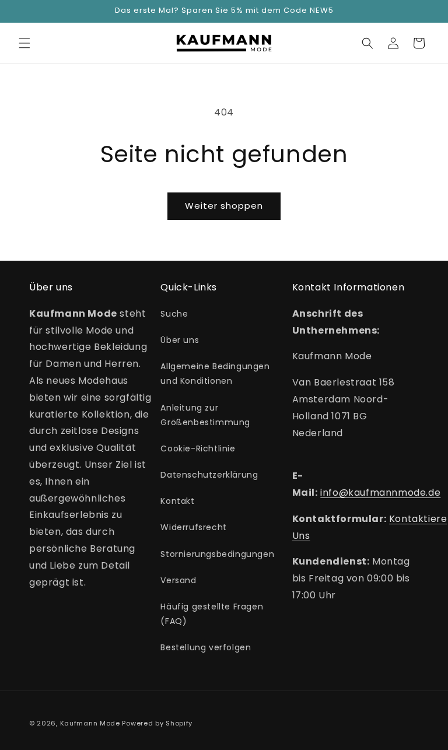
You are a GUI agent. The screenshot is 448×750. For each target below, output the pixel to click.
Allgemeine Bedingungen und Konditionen (215, 373)
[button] (24, 43)
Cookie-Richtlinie (197, 448)
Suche (174, 314)
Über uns (179, 340)
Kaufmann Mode (90, 723)
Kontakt (177, 501)
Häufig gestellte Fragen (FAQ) (211, 614)
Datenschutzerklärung (209, 475)
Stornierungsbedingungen (217, 554)
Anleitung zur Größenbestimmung (205, 415)
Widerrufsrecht (193, 527)
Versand (178, 580)
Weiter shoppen (224, 205)
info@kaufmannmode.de (380, 492)
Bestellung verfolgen (205, 647)
